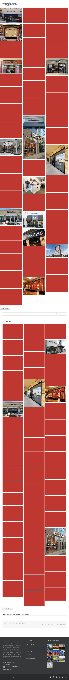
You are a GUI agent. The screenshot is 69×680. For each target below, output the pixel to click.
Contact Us (29, 651)
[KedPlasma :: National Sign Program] (62, 653)
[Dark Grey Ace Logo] (9, 3)
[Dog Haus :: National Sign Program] (50, 659)
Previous (58, 314)
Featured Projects (31, 641)
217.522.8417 (6, 664)
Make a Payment (30, 658)
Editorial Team (7, 614)
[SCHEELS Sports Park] (50, 647)
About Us (28, 648)
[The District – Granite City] (50, 653)
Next (64, 314)
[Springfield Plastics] (50, 665)
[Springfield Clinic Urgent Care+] (62, 659)
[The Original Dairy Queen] (56, 647)
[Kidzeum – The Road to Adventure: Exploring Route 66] (56, 659)
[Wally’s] (62, 647)
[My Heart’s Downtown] (56, 653)
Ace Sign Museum (31, 644)
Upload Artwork (30, 655)
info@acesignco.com (8, 662)
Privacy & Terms (7, 669)
